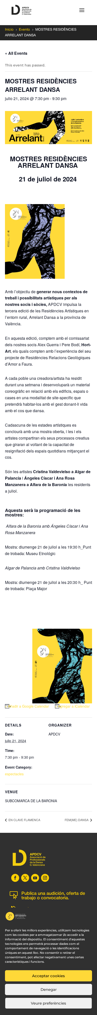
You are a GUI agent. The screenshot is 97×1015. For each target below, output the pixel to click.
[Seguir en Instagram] (45, 878)
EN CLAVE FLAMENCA (24, 820)
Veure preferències (48, 1003)
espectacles (14, 773)
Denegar (49, 989)
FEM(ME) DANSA (77, 820)
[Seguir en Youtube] (35, 878)
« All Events (16, 53)
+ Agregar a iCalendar (72, 706)
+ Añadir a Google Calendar (27, 706)
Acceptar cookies (48, 975)
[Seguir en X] (25, 878)
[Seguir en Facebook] (15, 878)
